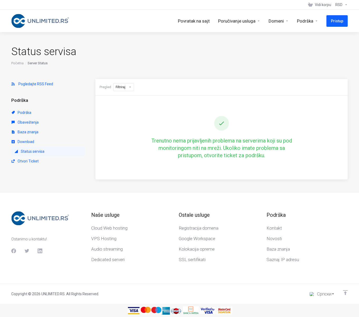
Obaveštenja (28, 122)
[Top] (345, 292)
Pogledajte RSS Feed (35, 84)
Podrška (24, 112)
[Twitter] (26, 250)
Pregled (105, 87)
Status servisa (32, 151)
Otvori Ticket (28, 161)
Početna (17, 63)
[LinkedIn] (40, 250)
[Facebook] (13, 250)
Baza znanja (27, 132)
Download (25, 142)
